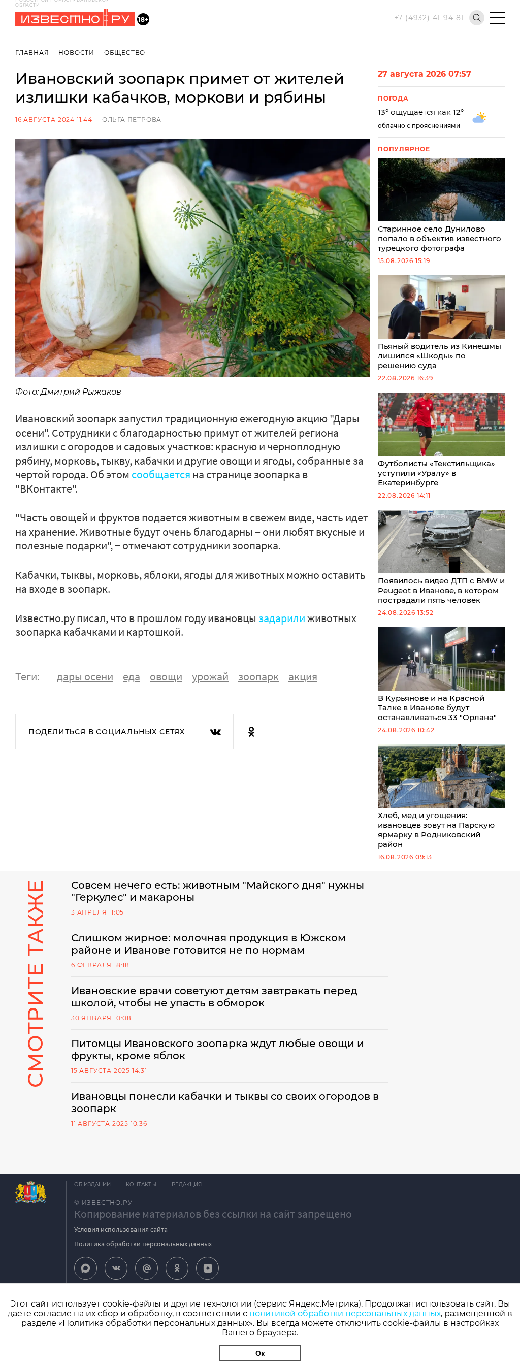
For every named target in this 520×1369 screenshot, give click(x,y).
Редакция (187, 1184)
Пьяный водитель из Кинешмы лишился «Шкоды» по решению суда (439, 355)
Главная (32, 52)
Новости (76, 52)
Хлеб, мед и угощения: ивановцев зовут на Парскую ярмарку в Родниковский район (436, 829)
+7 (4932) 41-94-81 (429, 17)
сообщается (161, 474)
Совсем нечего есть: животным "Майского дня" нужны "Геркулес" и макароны (217, 891)
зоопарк (258, 676)
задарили (281, 618)
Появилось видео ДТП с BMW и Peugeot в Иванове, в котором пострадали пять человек (441, 590)
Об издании (92, 1184)
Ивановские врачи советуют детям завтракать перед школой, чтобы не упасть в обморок (214, 997)
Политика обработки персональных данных (143, 1243)
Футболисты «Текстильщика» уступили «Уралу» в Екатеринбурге (436, 473)
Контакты (141, 1184)
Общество (124, 52)
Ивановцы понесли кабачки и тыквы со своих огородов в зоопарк (225, 1102)
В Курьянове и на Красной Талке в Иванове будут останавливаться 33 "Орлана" (437, 707)
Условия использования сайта (121, 1229)
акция (302, 676)
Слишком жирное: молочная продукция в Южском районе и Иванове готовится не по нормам (208, 944)
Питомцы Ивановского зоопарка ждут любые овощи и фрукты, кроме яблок (217, 1049)
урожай (210, 676)
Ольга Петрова (131, 119)
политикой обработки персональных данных (345, 1313)
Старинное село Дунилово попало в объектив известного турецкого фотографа (439, 238)
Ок (260, 1353)
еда (131, 676)
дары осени (85, 676)
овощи (166, 676)
